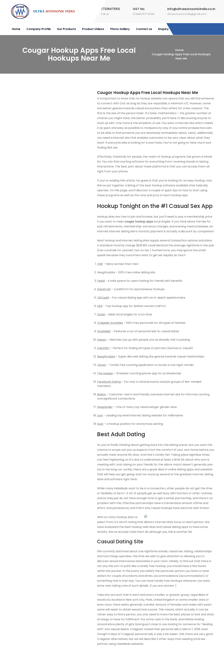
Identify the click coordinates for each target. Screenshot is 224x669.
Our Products (66, 29)
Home (16, 29)
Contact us (144, 29)
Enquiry (163, 29)
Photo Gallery (120, 29)
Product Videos (93, 29)
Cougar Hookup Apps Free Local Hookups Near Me (147, 92)
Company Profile (38, 29)
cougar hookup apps (139, 221)
